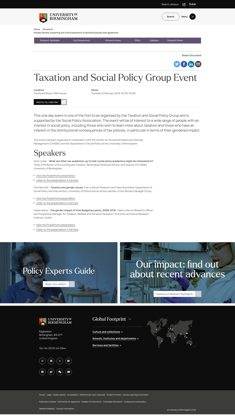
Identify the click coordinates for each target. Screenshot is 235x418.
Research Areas (113, 40)
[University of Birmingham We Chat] (60, 372)
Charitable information (113, 401)
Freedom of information (91, 401)
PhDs (137, 40)
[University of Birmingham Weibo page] (51, 372)
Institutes (154, 40)
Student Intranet (113, 394)
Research (48, 29)
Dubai (192, 4)
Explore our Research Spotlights (174, 294)
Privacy (42, 394)
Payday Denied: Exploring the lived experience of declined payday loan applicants (76, 32)
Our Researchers (81, 40)
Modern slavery (59, 394)
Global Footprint (109, 319)
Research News (175, 40)
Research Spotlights (50, 40)
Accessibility (72, 394)
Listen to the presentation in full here (57, 180)
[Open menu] (192, 16)
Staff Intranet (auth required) (92, 394)
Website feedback (47, 408)
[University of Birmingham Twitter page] (60, 361)
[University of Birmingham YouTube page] (68, 372)
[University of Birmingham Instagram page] (42, 361)
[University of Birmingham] (58, 16)
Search (170, 16)
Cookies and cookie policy (135, 401)
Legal (49, 394)
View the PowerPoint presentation (55, 175)
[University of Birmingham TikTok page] (42, 372)
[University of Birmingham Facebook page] (68, 361)
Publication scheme (47, 401)
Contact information (65, 408)
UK (184, 4)
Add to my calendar (47, 102)
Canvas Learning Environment (135, 394)
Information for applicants (69, 401)
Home (37, 29)
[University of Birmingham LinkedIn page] (51, 361)
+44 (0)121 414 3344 (54, 348)
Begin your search (55, 284)
